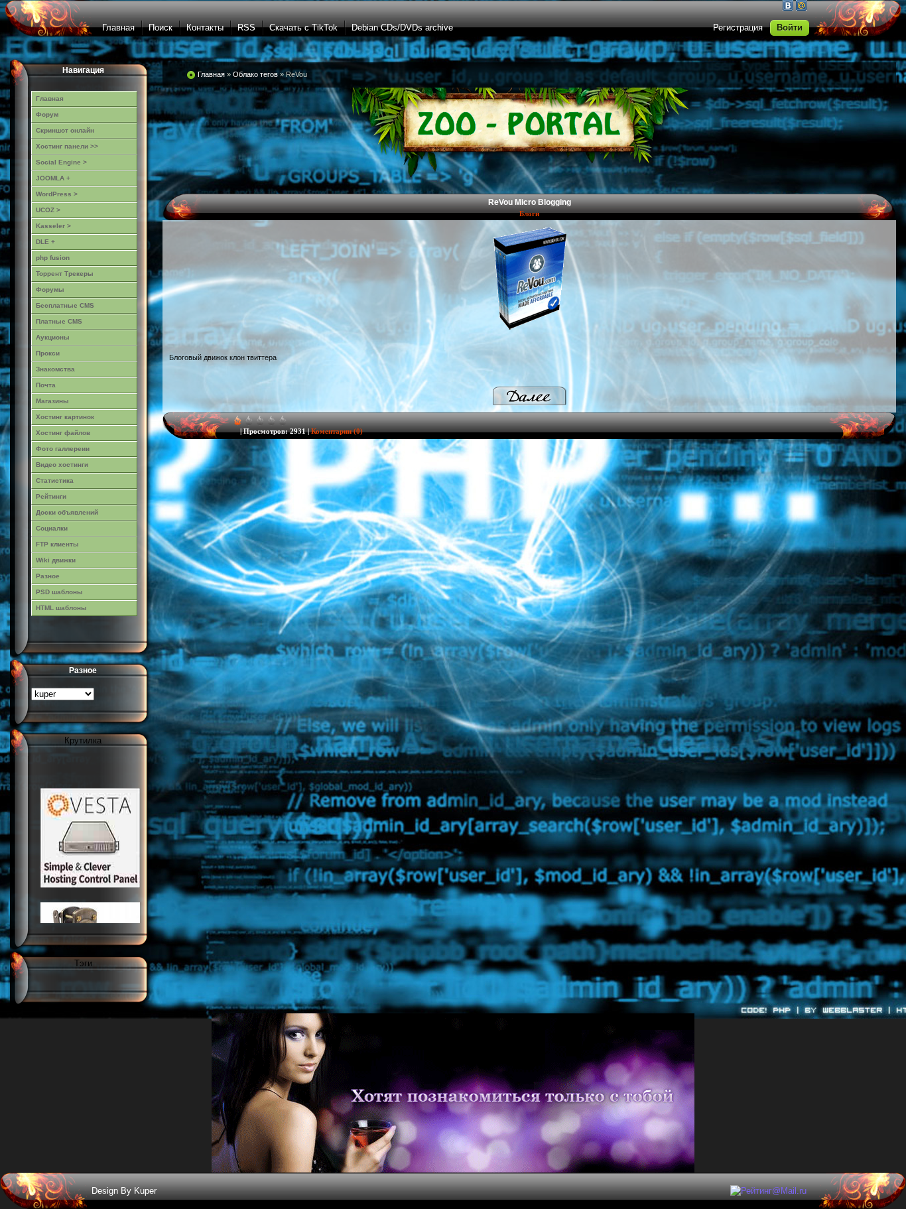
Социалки (52, 528)
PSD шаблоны (59, 592)
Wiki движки (56, 560)
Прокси (48, 353)
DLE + (45, 241)
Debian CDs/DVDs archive (402, 27)
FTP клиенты (57, 544)
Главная (118, 27)
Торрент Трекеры (65, 273)
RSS (246, 27)
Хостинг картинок (65, 416)
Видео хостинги (62, 464)
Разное (48, 576)
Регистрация (738, 27)
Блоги (529, 214)
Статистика (55, 480)
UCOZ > (48, 210)
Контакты (205, 27)
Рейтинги (51, 496)
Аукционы (53, 337)
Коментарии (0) (337, 431)
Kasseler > (53, 225)
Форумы (50, 289)
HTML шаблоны (61, 607)
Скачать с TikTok (303, 27)
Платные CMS (59, 321)
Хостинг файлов (63, 432)
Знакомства (55, 369)
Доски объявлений (67, 512)
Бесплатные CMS (65, 305)
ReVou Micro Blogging (529, 202)
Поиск (160, 27)
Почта (46, 385)
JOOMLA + (53, 178)
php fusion (53, 257)
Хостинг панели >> (67, 146)
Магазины (52, 401)
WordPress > (57, 194)
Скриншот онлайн (65, 130)
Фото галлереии (63, 448)
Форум (47, 114)
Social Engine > (61, 162)
